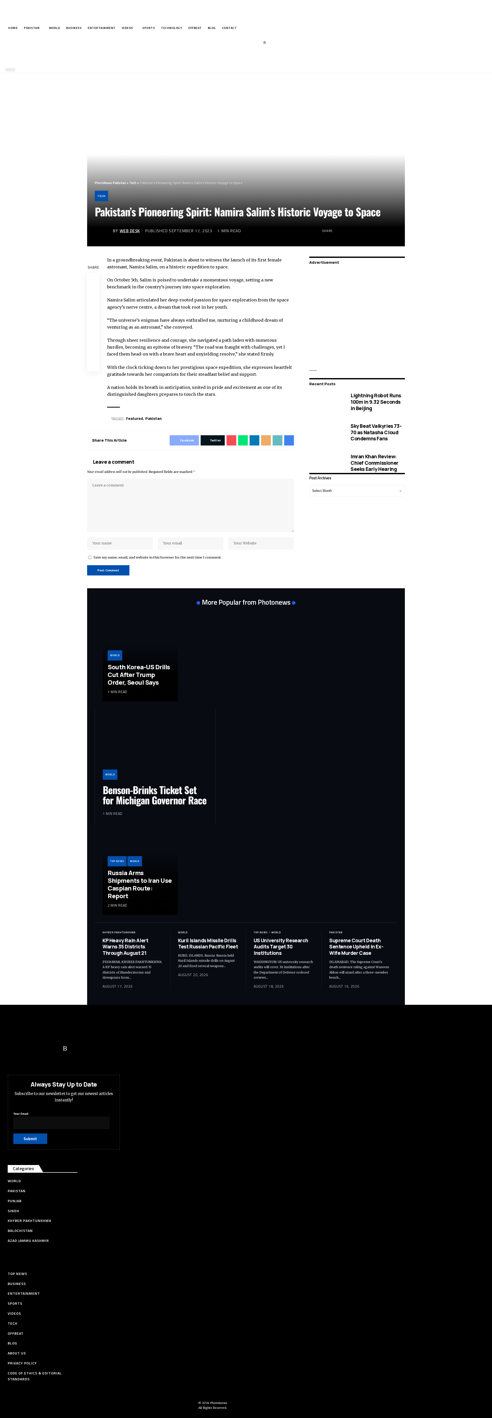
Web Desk (130, 231)
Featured (134, 418)
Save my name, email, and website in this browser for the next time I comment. (158, 557)
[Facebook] (225, 43)
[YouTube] (241, 43)
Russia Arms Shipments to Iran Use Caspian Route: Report (140, 884)
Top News (117, 861)
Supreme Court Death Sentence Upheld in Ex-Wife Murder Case (356, 946)
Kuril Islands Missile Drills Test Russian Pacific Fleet (208, 943)
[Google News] (249, 43)
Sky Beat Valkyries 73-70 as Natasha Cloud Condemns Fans (376, 432)
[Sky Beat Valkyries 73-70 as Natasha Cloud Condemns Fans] (326, 432)
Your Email (20, 1113)
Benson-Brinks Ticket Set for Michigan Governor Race (155, 795)
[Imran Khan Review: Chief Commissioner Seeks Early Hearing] (326, 463)
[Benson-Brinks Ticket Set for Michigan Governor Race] (155, 748)
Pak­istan (153, 418)
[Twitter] (233, 43)
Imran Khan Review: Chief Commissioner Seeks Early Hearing (374, 462)
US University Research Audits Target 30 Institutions (281, 946)
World (115, 655)
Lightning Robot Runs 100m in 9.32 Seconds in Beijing (376, 401)
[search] (244, 58)
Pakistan (336, 932)
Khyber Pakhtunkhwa (119, 932)
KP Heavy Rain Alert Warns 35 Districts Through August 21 (125, 946)
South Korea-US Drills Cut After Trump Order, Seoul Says (139, 674)
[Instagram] (257, 43)
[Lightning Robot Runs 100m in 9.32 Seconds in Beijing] (326, 402)
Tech (101, 196)
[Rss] (264, 43)
